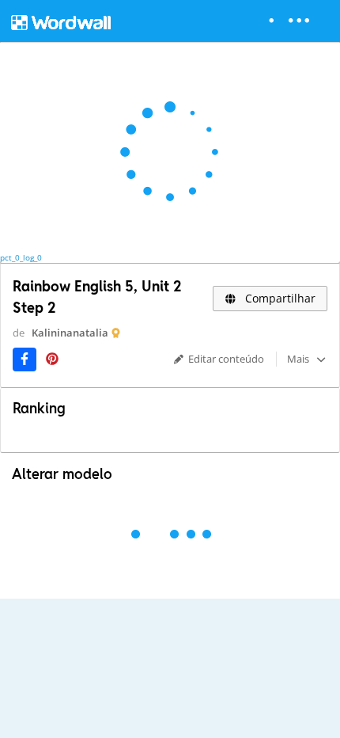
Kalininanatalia (70, 332)
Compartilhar (278, 298)
